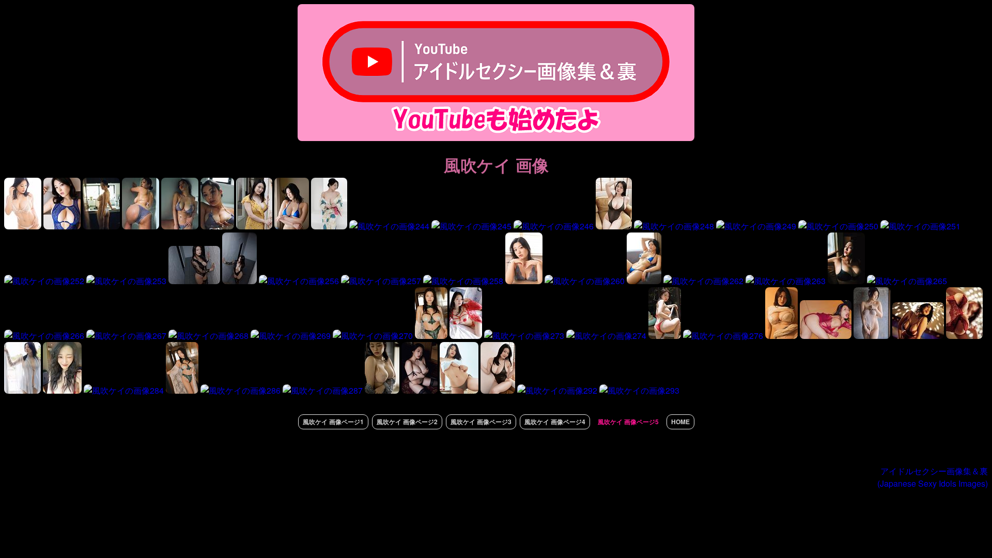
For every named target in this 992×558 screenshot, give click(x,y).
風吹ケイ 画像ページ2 (407, 421)
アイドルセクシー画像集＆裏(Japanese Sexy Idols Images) (932, 477)
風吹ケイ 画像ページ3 (481, 421)
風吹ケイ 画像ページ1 (333, 421)
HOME (680, 421)
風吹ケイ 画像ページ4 (554, 421)
